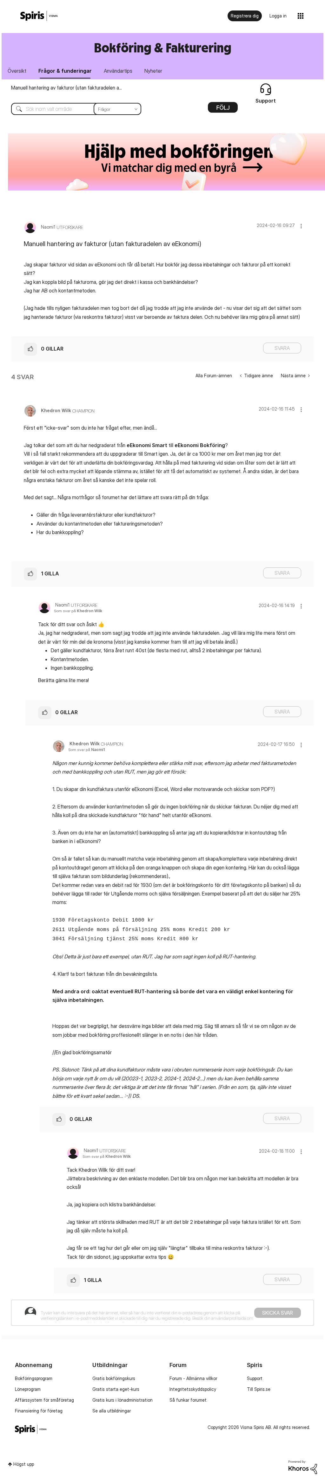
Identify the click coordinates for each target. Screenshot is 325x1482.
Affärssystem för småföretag (44, 1400)
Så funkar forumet (188, 1400)
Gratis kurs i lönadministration (122, 1400)
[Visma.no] (39, 16)
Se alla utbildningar (111, 1410)
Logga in (278, 15)
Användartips (118, 71)
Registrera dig (245, 15)
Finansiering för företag (39, 1410)
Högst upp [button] (23, 1464)
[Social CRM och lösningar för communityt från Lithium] (303, 1466)
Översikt (17, 71)
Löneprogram (28, 1389)
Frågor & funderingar (65, 71)
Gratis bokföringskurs (113, 1378)
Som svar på (78, 610)
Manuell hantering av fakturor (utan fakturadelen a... (66, 87)
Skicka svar (277, 1313)
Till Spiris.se (258, 1389)
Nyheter (153, 71)
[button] (301, 226)
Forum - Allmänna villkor (193, 1378)
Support (254, 1378)
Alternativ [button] (223, 109)
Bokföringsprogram (33, 1378)
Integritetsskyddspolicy (192, 1389)
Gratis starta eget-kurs (115, 1389)
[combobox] (71, 109)
